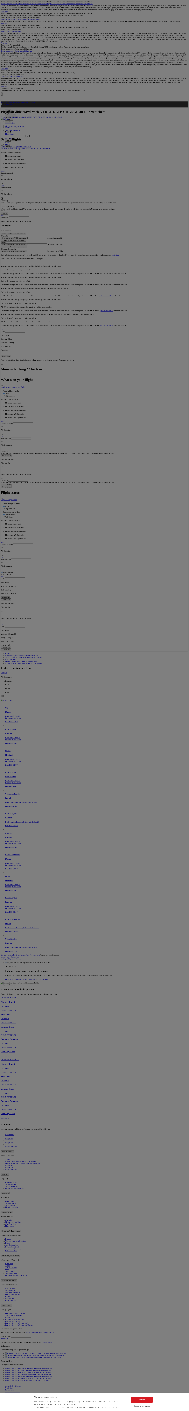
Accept (142, 1400)
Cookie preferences (142, 1406)
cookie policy (115, 1407)
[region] (94, 1402)
